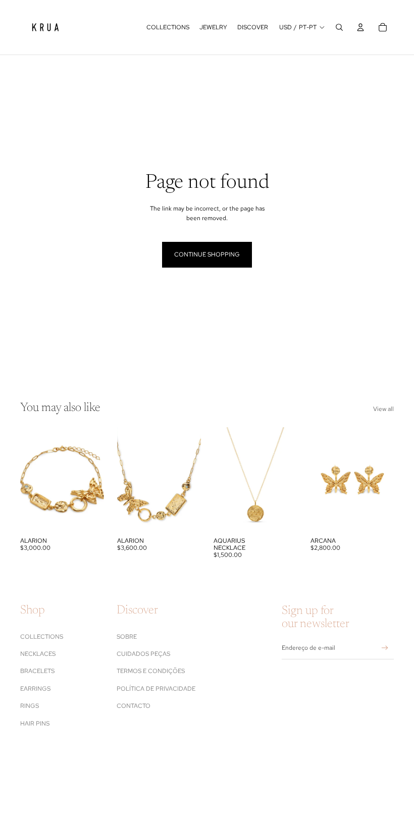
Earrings (35, 689)
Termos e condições (151, 671)
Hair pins (34, 723)
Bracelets (37, 671)
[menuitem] (167, 27)
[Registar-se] (385, 648)
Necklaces (38, 654)
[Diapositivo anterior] (28, 480)
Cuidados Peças (143, 654)
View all (383, 409)
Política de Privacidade (156, 689)
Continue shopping (207, 254)
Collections (41, 637)
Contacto (133, 706)
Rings (29, 706)
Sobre (127, 637)
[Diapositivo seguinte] (96, 480)
